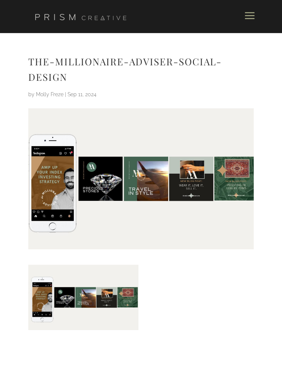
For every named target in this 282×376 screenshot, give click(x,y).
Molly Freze (50, 94)
